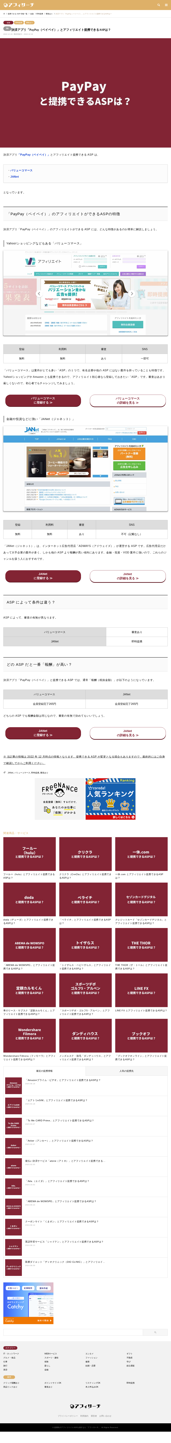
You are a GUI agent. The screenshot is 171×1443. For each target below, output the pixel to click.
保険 (46, 1362)
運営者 (94, 1416)
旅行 (5, 1366)
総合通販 (131, 1366)
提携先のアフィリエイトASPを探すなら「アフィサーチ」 (77, 1427)
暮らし (47, 1366)
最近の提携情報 (44, 1071)
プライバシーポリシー (68, 1416)
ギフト (130, 1354)
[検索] (158, 5)
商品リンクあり (10, 1387)
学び (129, 1362)
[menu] (166, 5)
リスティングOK (93, 1383)
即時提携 (19, 23)
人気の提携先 (127, 1071)
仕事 (5, 1362)
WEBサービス (50, 1354)
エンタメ (90, 1354)
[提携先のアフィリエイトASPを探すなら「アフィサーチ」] (19, 5)
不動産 (130, 1358)
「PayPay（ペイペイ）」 (33, 154)
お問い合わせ (105, 1416)
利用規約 (84, 1416)
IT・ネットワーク (11, 1354)
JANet (14, 176)
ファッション (92, 1358)
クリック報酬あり (11, 1383)
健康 (88, 1362)
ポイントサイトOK (52, 1383)
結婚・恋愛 (91, 1366)
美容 (5, 1370)
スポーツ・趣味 (51, 1358)
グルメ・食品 (9, 1358)
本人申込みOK (92, 1387)
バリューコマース (21, 170)
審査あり (29, 23)
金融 (8, 23)
